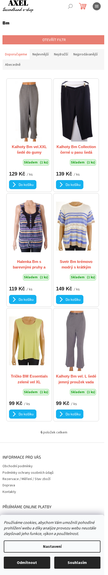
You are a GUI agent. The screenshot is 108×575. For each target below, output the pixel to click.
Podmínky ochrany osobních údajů (28, 472)
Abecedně (13, 64)
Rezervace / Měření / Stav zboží (26, 479)
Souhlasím (77, 562)
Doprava (9, 485)
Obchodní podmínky (18, 466)
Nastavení (52, 546)
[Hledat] (70, 6)
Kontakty (9, 491)
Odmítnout (27, 562)
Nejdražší (61, 54)
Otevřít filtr (54, 40)
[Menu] (97, 6)
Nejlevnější (40, 54)
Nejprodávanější (85, 54)
